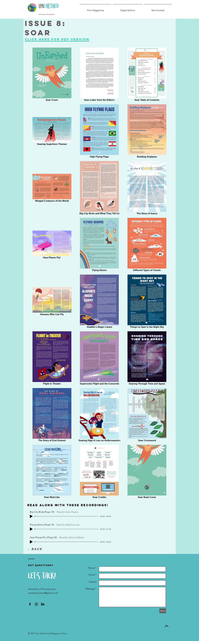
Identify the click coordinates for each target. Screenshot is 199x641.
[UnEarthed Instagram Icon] (36, 604)
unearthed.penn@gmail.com (43, 592)
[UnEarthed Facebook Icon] (30, 604)
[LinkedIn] (43, 604)
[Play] (31, 516)
